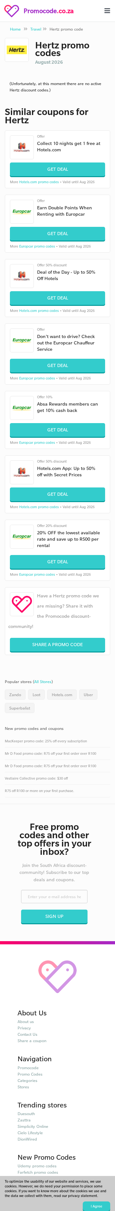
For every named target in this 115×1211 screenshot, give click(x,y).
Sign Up (54, 916)
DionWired (27, 1139)
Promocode (28, 1067)
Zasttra (24, 1119)
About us (26, 1021)
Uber (88, 694)
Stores (23, 1086)
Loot (36, 694)
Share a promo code (57, 644)
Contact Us (27, 1034)
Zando (15, 694)
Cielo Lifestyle (30, 1132)
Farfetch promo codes (38, 1172)
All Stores (42, 681)
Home (15, 29)
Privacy (24, 1027)
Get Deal (57, 169)
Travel (35, 29)
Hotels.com (62, 694)
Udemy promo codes (37, 1165)
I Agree (96, 1206)
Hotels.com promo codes (39, 182)
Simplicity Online (33, 1126)
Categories (27, 1080)
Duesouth (26, 1113)
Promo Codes (30, 1074)
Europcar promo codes (37, 246)
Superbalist (19, 707)
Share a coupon (32, 1040)
